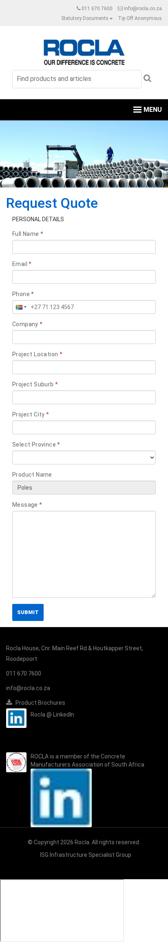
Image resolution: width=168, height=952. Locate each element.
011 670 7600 (97, 8)
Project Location (37, 354)
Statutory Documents (84, 18)
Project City (30, 414)
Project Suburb (35, 384)
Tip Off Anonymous (140, 18)
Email (22, 264)
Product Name (32, 474)
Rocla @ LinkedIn (52, 714)
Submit (28, 612)
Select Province (36, 444)
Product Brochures (39, 702)
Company (27, 324)
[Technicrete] (84, 51)
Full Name (27, 234)
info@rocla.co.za (142, 8)
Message (27, 504)
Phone (23, 294)
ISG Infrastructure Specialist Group (85, 855)
